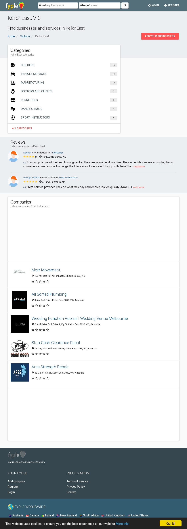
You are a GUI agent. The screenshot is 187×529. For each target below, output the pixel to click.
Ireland (49, 515)
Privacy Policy (76, 486)
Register (173, 5)
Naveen (27, 152)
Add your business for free (160, 37)
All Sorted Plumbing (49, 294)
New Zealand (68, 515)
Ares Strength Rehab (50, 366)
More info (122, 523)
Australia (17, 515)
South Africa (90, 515)
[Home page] (15, 5)
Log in (154, 5)
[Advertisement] (77, 236)
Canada (34, 515)
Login (11, 492)
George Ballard (31, 177)
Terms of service (77, 481)
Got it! (170, 523)
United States (140, 515)
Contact (71, 492)
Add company (16, 481)
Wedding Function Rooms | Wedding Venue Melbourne (80, 318)
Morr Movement (46, 270)
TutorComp (57, 152)
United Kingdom (114, 515)
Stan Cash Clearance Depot (56, 342)
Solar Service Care (68, 177)
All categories (22, 128)
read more (139, 166)
